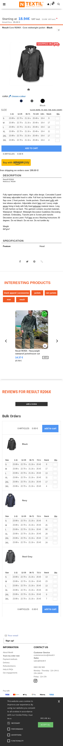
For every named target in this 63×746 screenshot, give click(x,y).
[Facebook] (20, 261)
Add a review (31, 404)
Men (9, 299)
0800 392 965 (39, 667)
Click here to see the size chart (46, 110)
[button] (48, 4)
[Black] (42, 101)
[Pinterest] (34, 261)
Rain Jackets (51, 293)
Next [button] (59, 65)
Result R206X (8, 179)
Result (5, 27)
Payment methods (10, 659)
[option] (31, 64)
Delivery (6, 663)
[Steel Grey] (31, 100)
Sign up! (10, 640)
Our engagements (10, 673)
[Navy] (21, 100)
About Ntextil (8, 652)
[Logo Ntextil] (31, 4)
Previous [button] (6, 65)
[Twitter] (27, 261)
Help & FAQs (8, 669)
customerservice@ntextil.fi (44, 655)
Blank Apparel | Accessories (16, 293)
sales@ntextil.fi (40, 661)
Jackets (37, 293)
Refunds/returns (9, 666)
